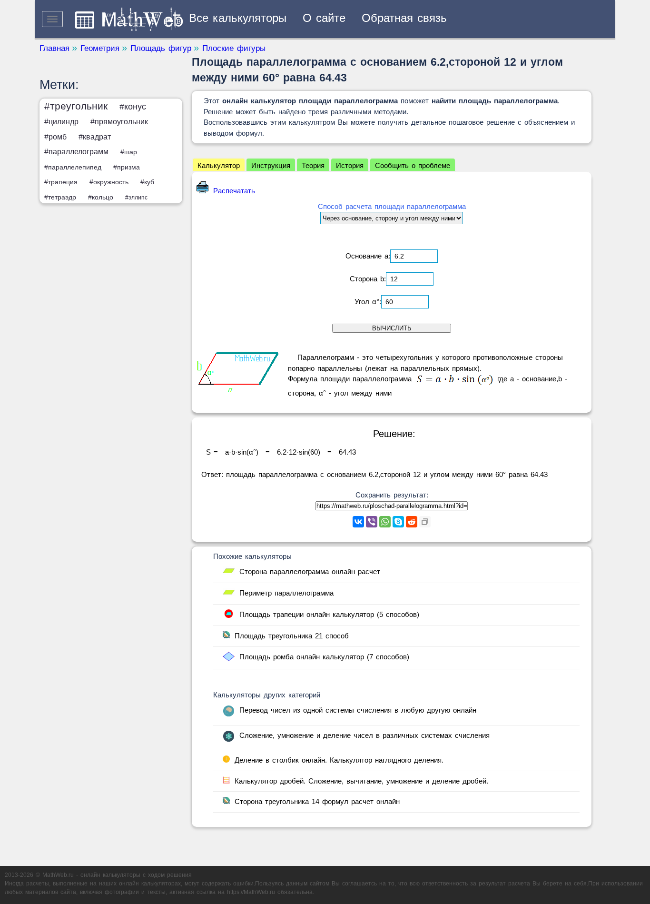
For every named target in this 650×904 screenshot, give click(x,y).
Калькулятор (218, 165)
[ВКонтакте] (358, 521)
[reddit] (411, 521)
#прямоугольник (119, 122)
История (350, 165)
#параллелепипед (72, 167)
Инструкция (270, 165)
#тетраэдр (60, 197)
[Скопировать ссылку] (425, 521)
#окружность (108, 182)
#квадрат (95, 137)
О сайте (324, 17)
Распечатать (234, 191)
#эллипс (136, 197)
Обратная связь (404, 17)
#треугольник (76, 105)
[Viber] (371, 521)
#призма (126, 167)
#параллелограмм (76, 152)
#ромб (55, 137)
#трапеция (61, 182)
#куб (147, 182)
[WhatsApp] (385, 521)
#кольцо (100, 197)
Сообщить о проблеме (412, 165)
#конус (132, 106)
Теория (313, 165)
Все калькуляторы (237, 17)
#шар (128, 152)
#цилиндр (61, 122)
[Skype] (398, 521)
